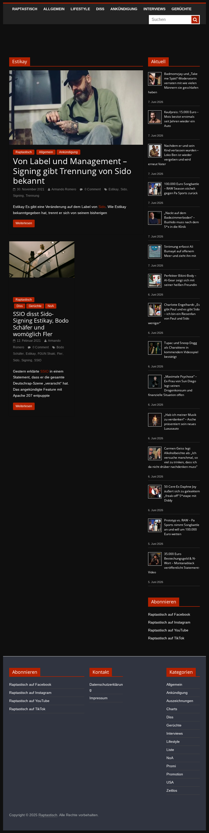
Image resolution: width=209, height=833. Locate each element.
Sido (124, 189)
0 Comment (92, 189)
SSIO (37, 360)
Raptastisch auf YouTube (168, 630)
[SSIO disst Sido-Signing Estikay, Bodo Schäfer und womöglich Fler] (41, 244)
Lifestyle (80, 9)
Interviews (154, 9)
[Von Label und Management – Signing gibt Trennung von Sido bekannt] (76, 73)
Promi (171, 766)
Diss (100, 9)
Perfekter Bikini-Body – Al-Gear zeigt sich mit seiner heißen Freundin (180, 280)
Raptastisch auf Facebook (169, 614)
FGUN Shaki (46, 353)
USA (170, 782)
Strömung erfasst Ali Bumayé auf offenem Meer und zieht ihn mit (180, 251)
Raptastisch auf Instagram (169, 622)
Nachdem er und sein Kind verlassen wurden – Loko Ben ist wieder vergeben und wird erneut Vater (173, 154)
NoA (51, 306)
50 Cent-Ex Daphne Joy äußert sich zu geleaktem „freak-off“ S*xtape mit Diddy (182, 493)
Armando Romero (63, 189)
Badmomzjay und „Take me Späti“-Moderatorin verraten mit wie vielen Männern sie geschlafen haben (173, 83)
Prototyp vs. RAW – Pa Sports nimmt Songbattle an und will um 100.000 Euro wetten (181, 527)
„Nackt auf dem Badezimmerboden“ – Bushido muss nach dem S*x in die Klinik (181, 220)
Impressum (98, 698)
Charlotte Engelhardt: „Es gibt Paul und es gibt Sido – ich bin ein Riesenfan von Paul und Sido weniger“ (174, 313)
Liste (170, 750)
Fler (59, 353)
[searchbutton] (195, 19)
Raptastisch (24, 9)
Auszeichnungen (179, 701)
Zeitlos (171, 790)
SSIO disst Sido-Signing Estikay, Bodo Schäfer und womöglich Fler (41, 324)
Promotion (174, 774)
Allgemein (53, 9)
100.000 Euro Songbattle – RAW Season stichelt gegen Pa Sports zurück (181, 188)
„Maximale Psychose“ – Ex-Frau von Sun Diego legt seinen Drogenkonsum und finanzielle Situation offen (172, 385)
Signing (18, 195)
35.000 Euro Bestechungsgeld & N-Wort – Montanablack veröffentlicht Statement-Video (174, 563)
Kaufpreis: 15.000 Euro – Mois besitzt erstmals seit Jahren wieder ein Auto (181, 119)
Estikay (114, 189)
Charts (171, 709)
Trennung (32, 195)
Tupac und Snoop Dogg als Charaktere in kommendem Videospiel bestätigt (181, 350)
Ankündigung (123, 9)
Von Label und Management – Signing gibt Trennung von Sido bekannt (72, 170)
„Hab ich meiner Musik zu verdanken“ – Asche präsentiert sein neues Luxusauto (180, 422)
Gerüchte (181, 9)
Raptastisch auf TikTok (166, 638)
